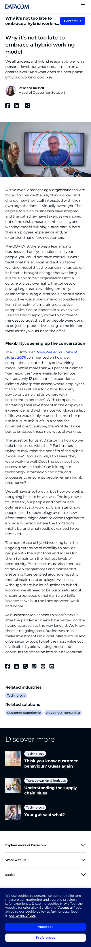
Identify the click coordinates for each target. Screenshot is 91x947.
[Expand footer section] (83, 845)
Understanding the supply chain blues (50, 790)
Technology (16, 695)
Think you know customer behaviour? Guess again (51, 764)
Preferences (45, 938)
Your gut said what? (44, 814)
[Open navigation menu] (83, 6)
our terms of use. (22, 915)
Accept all (45, 927)
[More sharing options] (27, 105)
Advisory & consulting (63, 713)
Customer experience (24, 713)
